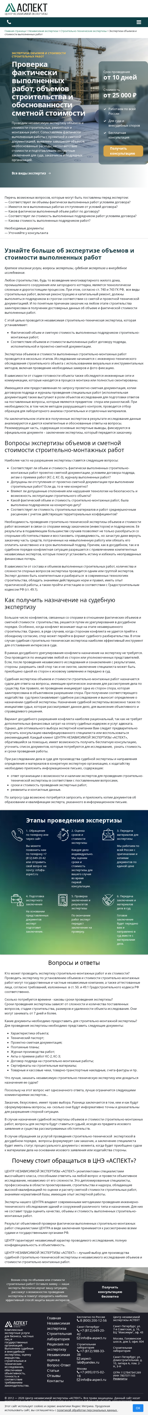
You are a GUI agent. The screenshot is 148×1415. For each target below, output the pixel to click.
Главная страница (15, 31)
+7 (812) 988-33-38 (91, 1353)
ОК (138, 1408)
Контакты (55, 1380)
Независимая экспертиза (43, 31)
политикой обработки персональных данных (87, 1410)
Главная (54, 1318)
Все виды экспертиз (29, 173)
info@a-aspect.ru (93, 1338)
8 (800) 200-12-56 (93, 1320)
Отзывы (54, 1375)
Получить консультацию (122, 151)
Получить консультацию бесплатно (110, 1292)
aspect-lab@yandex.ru (88, 1360)
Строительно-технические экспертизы (84, 31)
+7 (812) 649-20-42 (91, 1332)
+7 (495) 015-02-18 (91, 1374)
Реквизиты (120, 1378)
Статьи (53, 1370)
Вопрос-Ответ (59, 1365)
